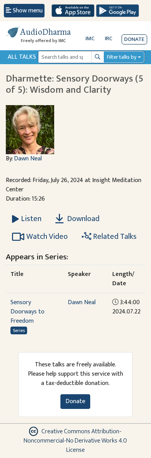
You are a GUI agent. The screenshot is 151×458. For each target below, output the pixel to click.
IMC (90, 38)
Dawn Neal (28, 158)
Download (82, 218)
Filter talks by (121, 57)
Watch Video (47, 236)
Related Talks (114, 236)
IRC (108, 38)
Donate (134, 39)
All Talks (22, 57)
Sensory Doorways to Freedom (27, 311)
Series (19, 330)
